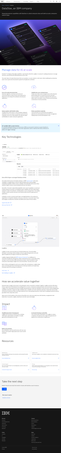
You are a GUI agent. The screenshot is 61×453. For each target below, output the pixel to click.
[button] (56, 1)
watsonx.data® (30, 180)
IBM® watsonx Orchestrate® (22, 257)
